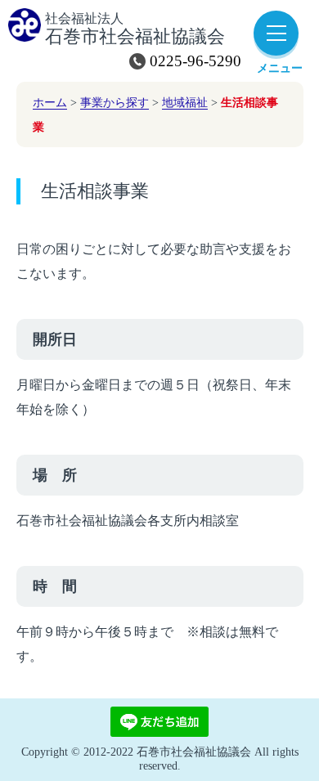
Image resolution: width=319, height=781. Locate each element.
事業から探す (114, 102)
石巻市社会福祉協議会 (135, 29)
